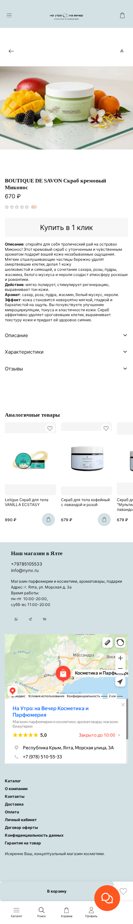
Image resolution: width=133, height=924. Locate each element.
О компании (16, 788)
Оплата (12, 811)
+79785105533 (26, 563)
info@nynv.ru (25, 570)
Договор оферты (21, 827)
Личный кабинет (21, 819)
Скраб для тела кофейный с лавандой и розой (85, 502)
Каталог (13, 780)
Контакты (15, 796)
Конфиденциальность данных (34, 835)
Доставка (14, 804)
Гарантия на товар (23, 843)
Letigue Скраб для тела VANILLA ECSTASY (26, 502)
